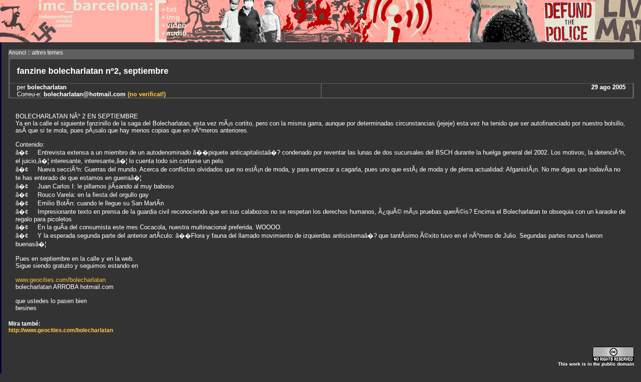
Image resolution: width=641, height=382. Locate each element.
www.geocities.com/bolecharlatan (60, 279)
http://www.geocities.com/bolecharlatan (60, 330)
